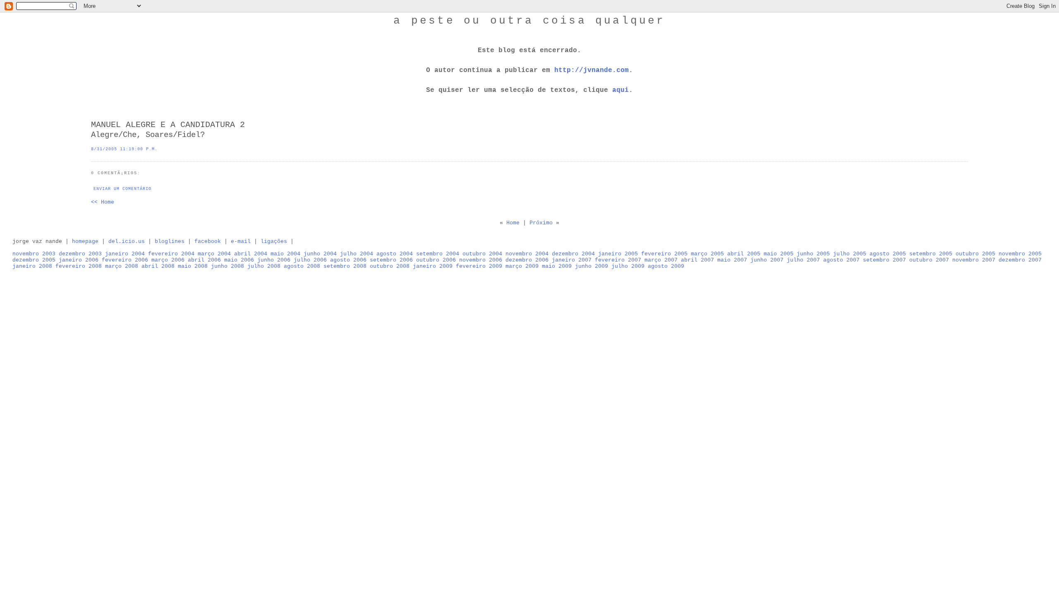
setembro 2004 (437, 254)
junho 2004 (320, 254)
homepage (85, 241)
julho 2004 (356, 254)
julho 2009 (628, 266)
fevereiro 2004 (171, 254)
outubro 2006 (436, 260)
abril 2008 (158, 266)
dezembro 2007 (1020, 260)
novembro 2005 (1020, 254)
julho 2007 (803, 260)
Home (513, 223)
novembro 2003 (33, 254)
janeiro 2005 (618, 254)
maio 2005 (778, 254)
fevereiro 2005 (664, 254)
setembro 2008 (345, 266)
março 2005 (707, 254)
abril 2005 (743, 254)
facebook (207, 241)
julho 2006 (310, 260)
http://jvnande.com (591, 70)
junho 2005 (813, 254)
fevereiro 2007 (618, 260)
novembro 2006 (480, 260)
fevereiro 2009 (479, 266)
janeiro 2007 (572, 260)
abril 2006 (204, 260)
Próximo (541, 223)
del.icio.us (126, 241)
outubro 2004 (482, 254)
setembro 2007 (884, 260)
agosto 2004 (394, 254)
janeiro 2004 (125, 254)
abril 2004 (250, 254)
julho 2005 (849, 254)
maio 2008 (193, 266)
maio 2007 (732, 260)
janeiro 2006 (78, 260)
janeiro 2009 (433, 266)
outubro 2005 (975, 254)
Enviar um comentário (122, 189)
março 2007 (661, 260)
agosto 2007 (841, 260)
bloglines (169, 241)
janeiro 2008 (32, 266)
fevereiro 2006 (125, 260)
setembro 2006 (391, 260)
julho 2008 (263, 266)
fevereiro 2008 (78, 266)
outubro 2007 (929, 260)
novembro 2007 (973, 260)
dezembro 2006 (527, 260)
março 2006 (167, 260)
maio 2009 (557, 266)
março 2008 (121, 266)
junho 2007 (766, 260)
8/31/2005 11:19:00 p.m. (124, 149)
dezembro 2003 (80, 254)
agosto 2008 (302, 266)
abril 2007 (697, 260)
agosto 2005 (888, 254)
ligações (274, 241)
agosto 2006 (348, 260)
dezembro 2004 (573, 254)
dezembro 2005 (33, 260)
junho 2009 (591, 266)
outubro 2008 (390, 266)
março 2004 (214, 254)
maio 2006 (239, 260)
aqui (620, 90)
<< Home (102, 202)
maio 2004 (285, 254)
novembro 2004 (527, 254)
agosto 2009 (666, 266)
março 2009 (522, 266)
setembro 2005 (930, 254)
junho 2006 (273, 260)
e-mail (241, 241)
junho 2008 (227, 266)
